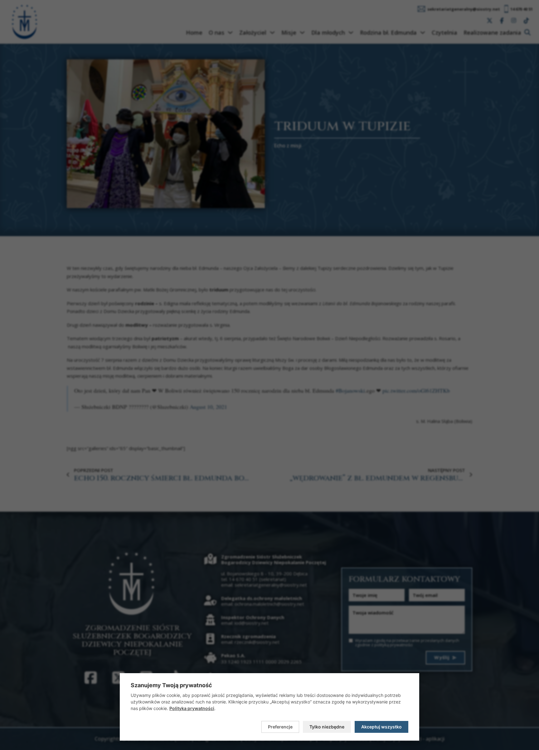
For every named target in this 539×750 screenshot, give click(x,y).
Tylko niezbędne (326, 726)
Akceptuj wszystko (381, 726)
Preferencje (280, 726)
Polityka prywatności (191, 708)
